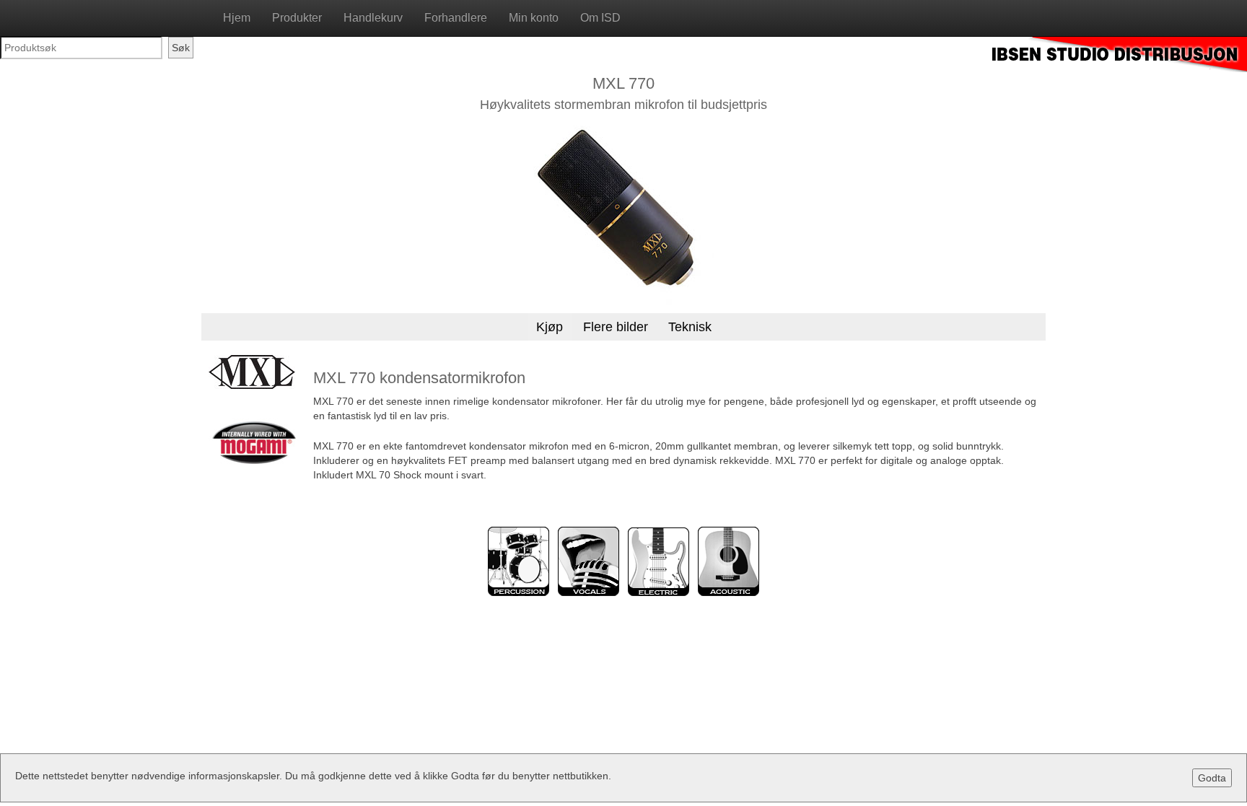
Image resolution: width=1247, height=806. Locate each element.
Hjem (236, 18)
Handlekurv (373, 18)
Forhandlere (455, 18)
